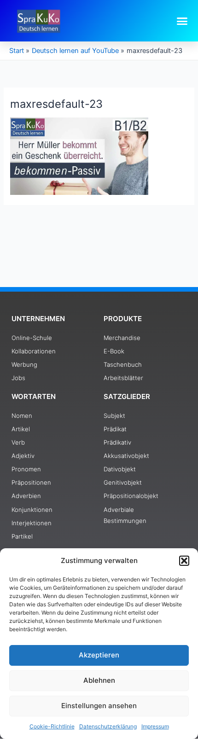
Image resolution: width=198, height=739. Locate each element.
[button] (184, 560)
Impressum (155, 726)
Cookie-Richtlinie (52, 726)
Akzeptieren (99, 655)
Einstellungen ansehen (99, 705)
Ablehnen (99, 680)
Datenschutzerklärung (108, 726)
